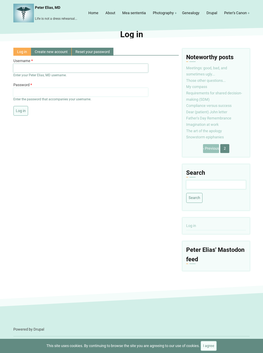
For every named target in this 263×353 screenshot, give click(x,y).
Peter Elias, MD (47, 7)
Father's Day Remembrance (208, 118)
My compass (196, 86)
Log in (24, 53)
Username (21, 61)
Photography (163, 13)
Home (93, 13)
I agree (208, 346)
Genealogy (191, 13)
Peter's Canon (235, 13)
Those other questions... (206, 80)
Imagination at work (202, 124)
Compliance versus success (209, 105)
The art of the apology (204, 131)
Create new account (51, 52)
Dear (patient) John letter (206, 112)
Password (21, 85)
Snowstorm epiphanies (205, 137)
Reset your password (92, 52)
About (110, 13)
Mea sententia (134, 13)
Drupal (211, 13)
